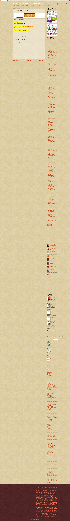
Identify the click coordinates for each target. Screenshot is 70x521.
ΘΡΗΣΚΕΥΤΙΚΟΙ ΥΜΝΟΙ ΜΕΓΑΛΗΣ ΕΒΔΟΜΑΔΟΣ (49, 500)
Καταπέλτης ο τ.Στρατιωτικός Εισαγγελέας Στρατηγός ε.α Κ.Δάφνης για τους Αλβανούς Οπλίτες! (53, 263)
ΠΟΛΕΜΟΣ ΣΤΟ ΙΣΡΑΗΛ (49, 447)
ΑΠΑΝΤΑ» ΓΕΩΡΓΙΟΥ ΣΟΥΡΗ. (39, 488)
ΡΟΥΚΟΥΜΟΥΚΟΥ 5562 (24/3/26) (51, 194)
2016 (48, 235)
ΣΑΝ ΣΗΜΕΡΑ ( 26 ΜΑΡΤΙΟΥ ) (51, 154)
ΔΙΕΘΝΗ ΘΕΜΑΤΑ (49, 395)
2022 (48, 229)
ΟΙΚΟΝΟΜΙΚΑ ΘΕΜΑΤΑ (49, 442)
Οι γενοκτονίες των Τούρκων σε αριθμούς (52, 161)
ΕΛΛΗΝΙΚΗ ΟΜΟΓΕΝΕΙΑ (44, 495)
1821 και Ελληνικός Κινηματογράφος (19, 27)
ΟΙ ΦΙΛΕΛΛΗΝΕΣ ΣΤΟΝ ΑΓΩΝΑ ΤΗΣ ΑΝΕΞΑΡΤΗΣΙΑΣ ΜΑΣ (52, 188)
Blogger (38, 519)
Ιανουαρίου (49, 225)
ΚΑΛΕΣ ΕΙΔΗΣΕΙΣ (49, 423)
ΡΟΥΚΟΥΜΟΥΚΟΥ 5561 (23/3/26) (51, 215)
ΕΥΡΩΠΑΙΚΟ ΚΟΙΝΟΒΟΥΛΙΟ (45, 498)
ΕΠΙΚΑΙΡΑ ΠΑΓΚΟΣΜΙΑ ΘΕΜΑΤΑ (50, 410)
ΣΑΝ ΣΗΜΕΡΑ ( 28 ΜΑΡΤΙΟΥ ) (51, 111)
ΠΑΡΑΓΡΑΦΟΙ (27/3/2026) (50, 116)
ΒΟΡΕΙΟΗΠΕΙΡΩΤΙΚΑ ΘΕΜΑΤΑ (50, 384)
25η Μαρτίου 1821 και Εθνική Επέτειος (19, 19)
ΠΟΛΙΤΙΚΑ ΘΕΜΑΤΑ (49, 448)
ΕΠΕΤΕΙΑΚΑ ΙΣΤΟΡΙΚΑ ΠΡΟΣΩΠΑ (50, 408)
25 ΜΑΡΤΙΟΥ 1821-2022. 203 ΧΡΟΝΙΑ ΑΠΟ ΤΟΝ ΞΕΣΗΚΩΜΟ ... (52, 191)
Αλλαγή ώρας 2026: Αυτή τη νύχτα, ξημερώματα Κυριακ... (51, 99)
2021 (48, 230)
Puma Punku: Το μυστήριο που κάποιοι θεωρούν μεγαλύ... (52, 184)
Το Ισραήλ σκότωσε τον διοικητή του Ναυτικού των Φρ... (51, 133)
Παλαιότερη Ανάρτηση (42, 60)
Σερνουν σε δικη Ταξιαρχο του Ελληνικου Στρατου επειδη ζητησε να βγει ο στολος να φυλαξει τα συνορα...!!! (53, 245)
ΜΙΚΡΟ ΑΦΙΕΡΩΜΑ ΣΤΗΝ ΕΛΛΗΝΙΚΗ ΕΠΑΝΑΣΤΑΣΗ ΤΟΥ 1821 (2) (52, 167)
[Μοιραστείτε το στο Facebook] (25, 36)
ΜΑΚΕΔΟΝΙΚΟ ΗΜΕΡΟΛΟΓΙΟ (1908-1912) (51, 436)
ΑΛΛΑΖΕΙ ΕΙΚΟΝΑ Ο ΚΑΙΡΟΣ (51, 80)
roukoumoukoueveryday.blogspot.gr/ (50, 333)
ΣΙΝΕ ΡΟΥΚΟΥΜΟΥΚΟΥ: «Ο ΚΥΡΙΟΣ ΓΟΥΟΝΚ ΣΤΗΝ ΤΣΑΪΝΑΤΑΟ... (52, 169)
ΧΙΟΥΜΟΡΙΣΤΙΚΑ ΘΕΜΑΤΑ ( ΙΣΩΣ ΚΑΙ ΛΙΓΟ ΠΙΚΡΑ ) (42, 517)
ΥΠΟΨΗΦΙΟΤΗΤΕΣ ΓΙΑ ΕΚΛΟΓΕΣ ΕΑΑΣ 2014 (52, 480)
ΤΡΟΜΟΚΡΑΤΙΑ (41, 516)
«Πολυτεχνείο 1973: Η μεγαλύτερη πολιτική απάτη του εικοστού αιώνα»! (53, 270)
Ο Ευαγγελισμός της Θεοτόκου (18, 22)
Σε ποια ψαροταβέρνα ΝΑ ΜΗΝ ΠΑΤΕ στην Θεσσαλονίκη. (53, 255)
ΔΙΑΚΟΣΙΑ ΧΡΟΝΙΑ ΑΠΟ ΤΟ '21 (50, 393)
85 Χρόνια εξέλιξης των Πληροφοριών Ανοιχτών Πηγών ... (52, 157)
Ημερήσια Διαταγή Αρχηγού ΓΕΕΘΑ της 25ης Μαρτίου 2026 (52, 147)
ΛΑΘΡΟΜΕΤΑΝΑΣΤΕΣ (54, 502)
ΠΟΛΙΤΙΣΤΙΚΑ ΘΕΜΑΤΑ (42, 508)
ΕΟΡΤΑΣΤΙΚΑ (48, 405)
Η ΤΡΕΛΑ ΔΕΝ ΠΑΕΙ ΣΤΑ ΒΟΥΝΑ (50, 416)
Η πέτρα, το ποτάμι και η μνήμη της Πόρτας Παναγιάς (51, 92)
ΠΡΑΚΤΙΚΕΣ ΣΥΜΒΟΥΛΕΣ (49, 508)
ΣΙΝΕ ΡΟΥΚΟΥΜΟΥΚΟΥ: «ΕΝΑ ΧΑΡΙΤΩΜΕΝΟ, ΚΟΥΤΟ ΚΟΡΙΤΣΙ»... (52, 82)
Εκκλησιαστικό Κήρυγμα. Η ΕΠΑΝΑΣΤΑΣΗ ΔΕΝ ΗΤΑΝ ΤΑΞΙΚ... (52, 122)
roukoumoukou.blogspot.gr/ (49, 334)
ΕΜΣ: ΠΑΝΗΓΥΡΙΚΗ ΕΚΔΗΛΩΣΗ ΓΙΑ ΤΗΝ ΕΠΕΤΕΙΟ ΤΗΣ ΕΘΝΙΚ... (52, 166)
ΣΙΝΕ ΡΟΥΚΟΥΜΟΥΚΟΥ (49, 458)
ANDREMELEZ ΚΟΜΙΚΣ (48, 341)
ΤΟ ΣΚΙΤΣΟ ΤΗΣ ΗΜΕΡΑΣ (53, 514)
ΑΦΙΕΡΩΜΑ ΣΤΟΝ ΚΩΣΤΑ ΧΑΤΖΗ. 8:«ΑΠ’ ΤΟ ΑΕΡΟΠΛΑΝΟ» (51, 58)
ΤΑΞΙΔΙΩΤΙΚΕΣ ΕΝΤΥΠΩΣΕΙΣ (39, 514)
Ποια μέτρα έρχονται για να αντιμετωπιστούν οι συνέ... (51, 210)
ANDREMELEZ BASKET (48, 357)
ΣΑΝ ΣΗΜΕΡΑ (48, 454)
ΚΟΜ (47, 426)
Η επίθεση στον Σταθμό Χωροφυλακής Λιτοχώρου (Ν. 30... (52, 75)
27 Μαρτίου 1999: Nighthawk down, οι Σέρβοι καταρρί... (52, 149)
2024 (48, 227)
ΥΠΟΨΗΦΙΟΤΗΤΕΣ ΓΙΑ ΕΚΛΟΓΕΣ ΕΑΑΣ (51, 479)
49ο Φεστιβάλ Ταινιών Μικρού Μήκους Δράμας (53, 297)
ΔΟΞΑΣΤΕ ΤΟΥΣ (48, 396)
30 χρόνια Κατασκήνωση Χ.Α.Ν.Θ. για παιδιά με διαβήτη (52, 164)
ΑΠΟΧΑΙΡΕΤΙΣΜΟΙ (47, 488)
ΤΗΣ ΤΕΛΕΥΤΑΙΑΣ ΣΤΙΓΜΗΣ (46, 514)
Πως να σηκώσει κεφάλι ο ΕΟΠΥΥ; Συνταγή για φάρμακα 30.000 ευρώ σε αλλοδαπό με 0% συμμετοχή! (53, 249)
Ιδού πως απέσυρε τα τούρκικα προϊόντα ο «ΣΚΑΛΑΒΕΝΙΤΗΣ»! (53, 266)
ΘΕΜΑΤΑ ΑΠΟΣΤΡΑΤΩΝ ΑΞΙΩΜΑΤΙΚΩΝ (51, 417)
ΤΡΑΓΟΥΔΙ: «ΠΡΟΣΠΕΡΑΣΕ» (51, 140)
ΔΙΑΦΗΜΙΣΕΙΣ (48, 394)
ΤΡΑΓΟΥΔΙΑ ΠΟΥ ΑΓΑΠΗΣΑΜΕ (50, 473)
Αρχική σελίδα (29, 60)
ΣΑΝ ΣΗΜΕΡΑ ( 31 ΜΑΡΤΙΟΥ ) (51, 51)
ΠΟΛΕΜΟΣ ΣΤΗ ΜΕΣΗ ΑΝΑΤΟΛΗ (50, 445)
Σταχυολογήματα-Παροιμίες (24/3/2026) (52, 185)
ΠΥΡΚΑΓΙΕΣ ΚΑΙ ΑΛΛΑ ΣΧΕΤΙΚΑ (50, 452)
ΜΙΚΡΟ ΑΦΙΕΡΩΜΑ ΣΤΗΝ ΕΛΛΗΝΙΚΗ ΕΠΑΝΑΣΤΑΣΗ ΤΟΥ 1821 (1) (52, 181)
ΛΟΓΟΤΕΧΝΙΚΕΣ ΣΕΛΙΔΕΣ (44, 503)
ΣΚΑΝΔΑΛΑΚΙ (44, 511)
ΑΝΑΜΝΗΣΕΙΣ (48, 375)
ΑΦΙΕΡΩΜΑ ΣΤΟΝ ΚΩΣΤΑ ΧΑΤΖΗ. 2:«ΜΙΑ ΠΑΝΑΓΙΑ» (51, 180)
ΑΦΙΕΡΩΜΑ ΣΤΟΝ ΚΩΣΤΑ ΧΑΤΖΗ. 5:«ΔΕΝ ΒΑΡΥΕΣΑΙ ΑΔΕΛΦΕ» (51, 118)
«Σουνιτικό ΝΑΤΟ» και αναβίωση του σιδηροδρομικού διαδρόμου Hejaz (53, 305)
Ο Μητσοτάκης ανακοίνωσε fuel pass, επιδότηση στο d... (52, 208)
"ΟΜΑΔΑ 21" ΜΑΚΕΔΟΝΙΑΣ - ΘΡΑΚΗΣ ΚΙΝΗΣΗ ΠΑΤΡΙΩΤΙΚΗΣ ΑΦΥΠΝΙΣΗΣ (51, 321)
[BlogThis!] (24, 36)
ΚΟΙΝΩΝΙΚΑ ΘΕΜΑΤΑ (49, 425)
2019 (48, 232)
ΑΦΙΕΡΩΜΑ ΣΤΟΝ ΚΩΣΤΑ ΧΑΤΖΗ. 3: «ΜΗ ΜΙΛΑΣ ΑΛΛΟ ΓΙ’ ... (52, 163)
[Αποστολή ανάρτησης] (22, 36)
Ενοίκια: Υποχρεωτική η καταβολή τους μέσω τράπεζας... (52, 144)
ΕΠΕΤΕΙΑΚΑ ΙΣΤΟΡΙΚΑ (49, 406)
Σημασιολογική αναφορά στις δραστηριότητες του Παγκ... (51, 57)
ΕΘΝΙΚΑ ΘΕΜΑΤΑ (53, 494)
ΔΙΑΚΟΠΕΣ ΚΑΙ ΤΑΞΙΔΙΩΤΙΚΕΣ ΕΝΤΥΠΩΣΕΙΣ (41, 492)
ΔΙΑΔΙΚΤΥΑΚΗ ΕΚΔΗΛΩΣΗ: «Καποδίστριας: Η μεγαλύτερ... (51, 186)
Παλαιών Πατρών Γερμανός (18, 23)
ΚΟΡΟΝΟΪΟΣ (48, 428)
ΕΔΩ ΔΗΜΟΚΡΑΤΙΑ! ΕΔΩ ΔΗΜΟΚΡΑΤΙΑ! (51, 397)
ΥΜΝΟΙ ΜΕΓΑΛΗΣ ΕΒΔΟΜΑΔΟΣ (50, 478)
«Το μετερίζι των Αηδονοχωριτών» (51, 63)
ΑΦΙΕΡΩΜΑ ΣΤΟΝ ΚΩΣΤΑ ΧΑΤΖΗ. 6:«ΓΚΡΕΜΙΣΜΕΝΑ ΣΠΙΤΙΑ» (51, 97)
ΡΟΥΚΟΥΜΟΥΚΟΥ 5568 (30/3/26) (51, 69)
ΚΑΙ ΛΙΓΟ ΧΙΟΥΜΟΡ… (50, 170)
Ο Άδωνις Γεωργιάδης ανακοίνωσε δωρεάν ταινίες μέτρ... (51, 104)
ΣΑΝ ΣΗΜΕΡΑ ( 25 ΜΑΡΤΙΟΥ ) (51, 175)
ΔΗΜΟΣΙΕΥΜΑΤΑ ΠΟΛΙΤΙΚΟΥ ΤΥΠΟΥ (51, 391)
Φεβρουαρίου (49, 224)
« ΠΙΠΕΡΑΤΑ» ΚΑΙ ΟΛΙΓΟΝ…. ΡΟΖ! (50, 370)
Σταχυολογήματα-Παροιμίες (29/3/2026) (52, 81)
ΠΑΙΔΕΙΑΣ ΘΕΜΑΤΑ (49, 443)
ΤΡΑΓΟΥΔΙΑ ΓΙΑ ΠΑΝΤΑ (49, 472)
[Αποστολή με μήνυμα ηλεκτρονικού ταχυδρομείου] (23, 36)
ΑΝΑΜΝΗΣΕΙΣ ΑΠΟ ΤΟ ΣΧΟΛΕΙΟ (50, 376)
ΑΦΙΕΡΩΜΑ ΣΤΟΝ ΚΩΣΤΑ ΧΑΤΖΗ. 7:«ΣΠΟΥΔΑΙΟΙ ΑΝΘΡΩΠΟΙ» (51, 77)
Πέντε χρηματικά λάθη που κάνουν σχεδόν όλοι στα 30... (51, 207)
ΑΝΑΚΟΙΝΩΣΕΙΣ (48, 374)
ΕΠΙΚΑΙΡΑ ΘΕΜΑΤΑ (49, 409)
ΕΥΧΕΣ (50, 498)
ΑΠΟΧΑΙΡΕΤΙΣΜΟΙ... (53, 488)
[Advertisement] (50, 280)
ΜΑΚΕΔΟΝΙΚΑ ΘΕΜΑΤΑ (44, 504)
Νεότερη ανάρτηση (16, 60)
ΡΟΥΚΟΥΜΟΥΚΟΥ (49, 453)
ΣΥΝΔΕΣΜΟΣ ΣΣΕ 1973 (48, 348)
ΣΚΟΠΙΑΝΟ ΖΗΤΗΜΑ (49, 463)
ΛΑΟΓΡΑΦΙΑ (38, 503)
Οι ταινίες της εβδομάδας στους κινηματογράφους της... (51, 139)
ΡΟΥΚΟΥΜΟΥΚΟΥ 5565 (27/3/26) (51, 129)
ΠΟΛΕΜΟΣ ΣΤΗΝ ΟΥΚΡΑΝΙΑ (50, 446)
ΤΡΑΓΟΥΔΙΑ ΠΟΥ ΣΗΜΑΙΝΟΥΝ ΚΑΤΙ (51, 471)
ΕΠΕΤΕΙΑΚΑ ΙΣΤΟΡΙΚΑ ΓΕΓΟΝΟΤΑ (50, 407)
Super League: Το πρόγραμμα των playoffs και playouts (51, 155)
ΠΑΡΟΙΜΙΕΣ (48, 444)
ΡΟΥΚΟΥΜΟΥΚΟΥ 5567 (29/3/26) (51, 88)
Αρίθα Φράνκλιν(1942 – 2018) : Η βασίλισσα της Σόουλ (21, 30)
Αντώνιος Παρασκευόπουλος (50, 310)
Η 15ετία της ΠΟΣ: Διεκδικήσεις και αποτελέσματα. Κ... (51, 176)
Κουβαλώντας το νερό (50, 74)
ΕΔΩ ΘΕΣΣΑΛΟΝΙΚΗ (49, 398)
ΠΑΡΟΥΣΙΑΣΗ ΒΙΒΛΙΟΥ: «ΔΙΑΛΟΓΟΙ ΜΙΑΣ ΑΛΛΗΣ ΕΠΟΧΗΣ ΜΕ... (52, 124)
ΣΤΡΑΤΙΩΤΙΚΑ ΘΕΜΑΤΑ (45, 513)
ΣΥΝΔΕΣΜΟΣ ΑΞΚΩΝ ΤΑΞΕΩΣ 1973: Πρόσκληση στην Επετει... (52, 220)
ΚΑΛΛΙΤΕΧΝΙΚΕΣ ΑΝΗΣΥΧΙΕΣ (50, 424)
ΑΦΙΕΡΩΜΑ (48, 383)
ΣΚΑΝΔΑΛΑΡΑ (48, 511)
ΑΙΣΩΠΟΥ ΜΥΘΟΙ (49, 373)
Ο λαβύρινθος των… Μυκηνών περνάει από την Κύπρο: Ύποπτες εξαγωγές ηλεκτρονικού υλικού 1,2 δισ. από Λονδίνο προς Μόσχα (53, 324)
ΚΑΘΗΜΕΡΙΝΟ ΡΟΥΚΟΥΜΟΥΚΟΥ (30, 3)
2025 (48, 226)
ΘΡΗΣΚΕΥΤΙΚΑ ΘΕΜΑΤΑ (49, 419)
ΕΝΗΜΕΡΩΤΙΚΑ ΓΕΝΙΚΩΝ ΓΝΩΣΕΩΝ (51, 404)
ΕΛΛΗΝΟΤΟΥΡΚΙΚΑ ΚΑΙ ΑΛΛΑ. (52, 495)
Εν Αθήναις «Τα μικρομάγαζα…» (51, 199)
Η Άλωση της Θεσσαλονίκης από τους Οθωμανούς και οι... (52, 106)
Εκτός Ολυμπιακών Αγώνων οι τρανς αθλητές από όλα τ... (52, 112)
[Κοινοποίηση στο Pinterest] (26, 36)
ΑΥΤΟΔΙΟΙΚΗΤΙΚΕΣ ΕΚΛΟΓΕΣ (50, 382)
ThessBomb (48, 296)
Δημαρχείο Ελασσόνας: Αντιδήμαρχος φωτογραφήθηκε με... (52, 119)
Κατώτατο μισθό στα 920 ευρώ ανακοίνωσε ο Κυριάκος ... (51, 143)
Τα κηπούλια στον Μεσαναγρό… (51, 115)
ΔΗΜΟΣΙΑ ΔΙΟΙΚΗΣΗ (49, 390)
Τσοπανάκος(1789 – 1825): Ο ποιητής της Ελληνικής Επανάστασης (23, 26)
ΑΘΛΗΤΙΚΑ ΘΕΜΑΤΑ (49, 372)
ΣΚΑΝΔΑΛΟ (53, 511)
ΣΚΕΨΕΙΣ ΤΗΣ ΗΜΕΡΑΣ (40, 512)
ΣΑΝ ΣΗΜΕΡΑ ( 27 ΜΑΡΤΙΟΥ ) (51, 132)
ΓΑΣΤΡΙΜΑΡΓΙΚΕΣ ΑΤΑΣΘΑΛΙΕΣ (50, 385)
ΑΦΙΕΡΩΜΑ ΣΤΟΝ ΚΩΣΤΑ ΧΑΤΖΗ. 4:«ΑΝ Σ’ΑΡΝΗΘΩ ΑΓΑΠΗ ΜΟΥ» (52, 136)
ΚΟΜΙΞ (47, 427)
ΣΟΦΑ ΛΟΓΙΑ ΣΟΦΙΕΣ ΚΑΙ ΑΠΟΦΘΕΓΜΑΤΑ (51, 464)
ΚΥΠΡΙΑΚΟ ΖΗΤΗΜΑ (49, 429)
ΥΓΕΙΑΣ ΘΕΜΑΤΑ (46, 516)
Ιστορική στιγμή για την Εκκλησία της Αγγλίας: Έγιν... (52, 137)
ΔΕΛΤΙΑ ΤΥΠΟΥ (48, 389)
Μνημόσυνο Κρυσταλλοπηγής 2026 (53, 317)
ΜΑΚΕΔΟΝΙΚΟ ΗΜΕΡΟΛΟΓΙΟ (50, 435)
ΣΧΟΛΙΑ (54, 513)
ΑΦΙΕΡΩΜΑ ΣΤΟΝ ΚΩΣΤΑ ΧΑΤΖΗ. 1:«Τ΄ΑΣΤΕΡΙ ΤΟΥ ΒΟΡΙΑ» (51, 200)
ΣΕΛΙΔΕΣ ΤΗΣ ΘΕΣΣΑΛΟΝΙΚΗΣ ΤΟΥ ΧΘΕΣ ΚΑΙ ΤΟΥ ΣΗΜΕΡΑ (48, 510)
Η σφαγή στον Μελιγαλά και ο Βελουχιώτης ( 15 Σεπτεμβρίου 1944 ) (53, 259)
